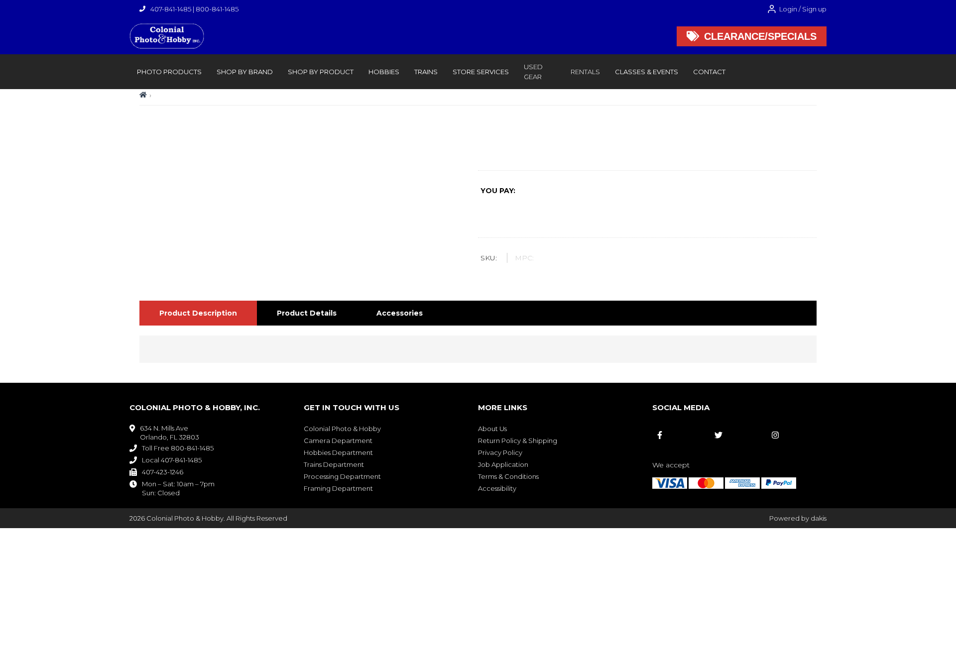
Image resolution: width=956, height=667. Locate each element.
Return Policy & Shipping (517, 441)
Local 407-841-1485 (172, 460)
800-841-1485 (217, 9)
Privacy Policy (500, 452)
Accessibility (497, 488)
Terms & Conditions (508, 476)
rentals (585, 72)
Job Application (503, 464)
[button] (169, 71)
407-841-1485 (170, 9)
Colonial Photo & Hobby (342, 429)
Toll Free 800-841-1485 (178, 448)
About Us (492, 429)
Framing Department (338, 488)
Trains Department (334, 464)
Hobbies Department (338, 452)
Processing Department (342, 476)
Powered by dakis (798, 518)
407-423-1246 (162, 472)
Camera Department (338, 441)
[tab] (198, 313)
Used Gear (533, 72)
